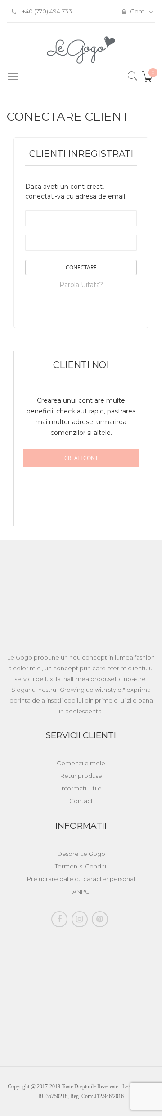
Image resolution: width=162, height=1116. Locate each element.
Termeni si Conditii (81, 866)
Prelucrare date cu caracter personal (81, 878)
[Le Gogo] (81, 50)
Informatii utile (81, 788)
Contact (81, 800)
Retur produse (81, 775)
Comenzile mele (81, 763)
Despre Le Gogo (81, 853)
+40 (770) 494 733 (46, 11)
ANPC (81, 891)
